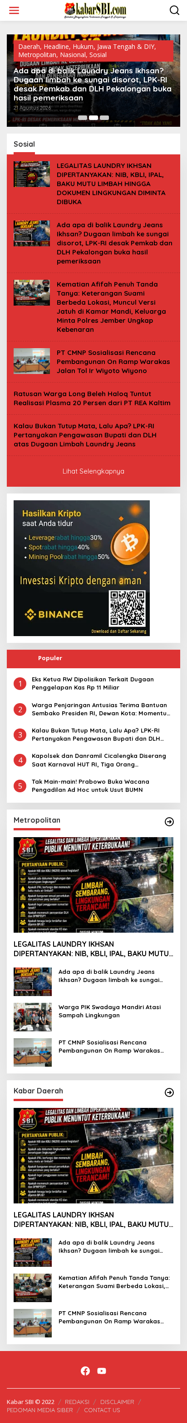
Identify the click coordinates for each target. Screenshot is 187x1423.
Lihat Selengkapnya (93, 471)
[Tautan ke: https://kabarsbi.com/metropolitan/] (169, 821)
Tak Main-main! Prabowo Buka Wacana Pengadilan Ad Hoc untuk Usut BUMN (90, 785)
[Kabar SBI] (95, 9)
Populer (50, 658)
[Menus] (14, 10)
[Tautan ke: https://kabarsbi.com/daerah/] (169, 1092)
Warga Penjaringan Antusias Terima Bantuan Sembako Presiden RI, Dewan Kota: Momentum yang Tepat (102, 709)
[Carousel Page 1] (82, 117)
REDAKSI (77, 1401)
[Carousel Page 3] (104, 117)
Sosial (98, 54)
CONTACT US (102, 1409)
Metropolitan (37, 54)
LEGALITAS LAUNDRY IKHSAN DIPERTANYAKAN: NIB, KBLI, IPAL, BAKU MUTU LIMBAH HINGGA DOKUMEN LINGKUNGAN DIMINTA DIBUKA (111, 183)
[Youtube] (102, 1371)
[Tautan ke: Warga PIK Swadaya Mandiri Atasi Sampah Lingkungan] (33, 1016)
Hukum (83, 46)
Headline (56, 46)
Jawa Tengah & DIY (125, 46)
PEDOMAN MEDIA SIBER (40, 1409)
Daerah (29, 46)
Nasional (73, 54)
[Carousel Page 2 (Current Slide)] (93, 117)
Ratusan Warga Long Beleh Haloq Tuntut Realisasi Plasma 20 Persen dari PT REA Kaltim (92, 398)
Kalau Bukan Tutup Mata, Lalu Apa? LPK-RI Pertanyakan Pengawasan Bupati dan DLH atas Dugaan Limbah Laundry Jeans (85, 435)
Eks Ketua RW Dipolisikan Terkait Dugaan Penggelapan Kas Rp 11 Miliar (93, 683)
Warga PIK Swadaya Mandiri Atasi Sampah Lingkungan (110, 1011)
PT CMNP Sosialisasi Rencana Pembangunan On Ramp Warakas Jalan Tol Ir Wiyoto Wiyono (113, 361)
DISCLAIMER (117, 1401)
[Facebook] (85, 1371)
